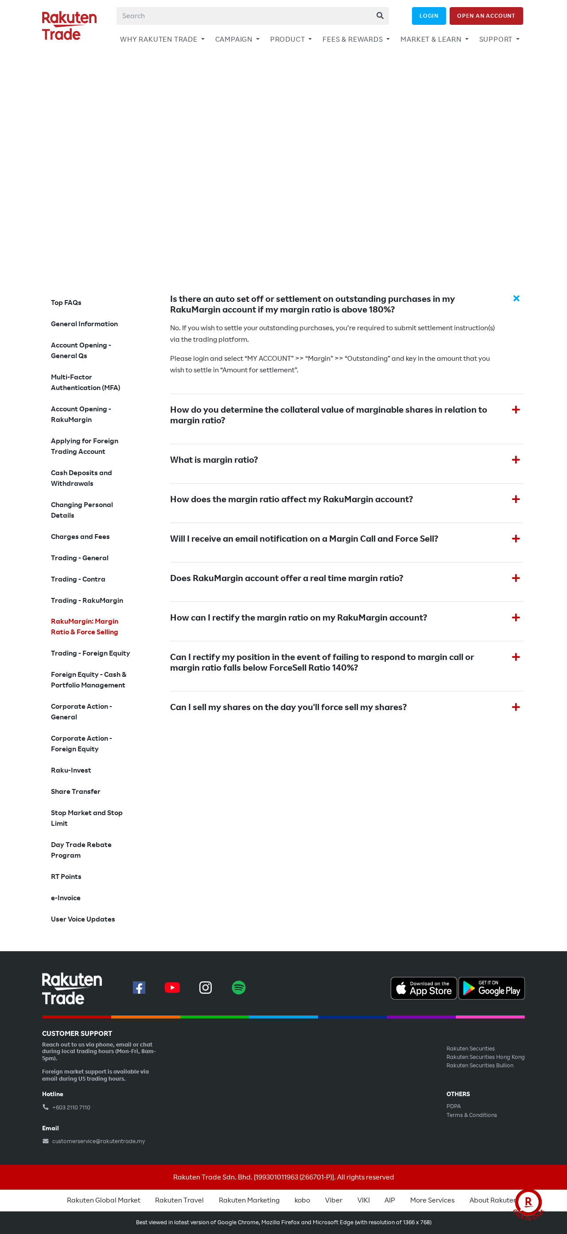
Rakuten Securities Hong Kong (486, 1057)
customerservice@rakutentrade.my (98, 1141)
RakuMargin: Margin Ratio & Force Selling (84, 627)
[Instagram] (205, 987)
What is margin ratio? (214, 460)
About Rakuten (493, 1200)
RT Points (66, 876)
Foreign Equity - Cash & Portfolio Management (89, 680)
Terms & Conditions (472, 1115)
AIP (389, 1200)
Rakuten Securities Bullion (480, 1065)
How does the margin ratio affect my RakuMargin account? (291, 499)
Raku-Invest (71, 770)
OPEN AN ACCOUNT (486, 16)
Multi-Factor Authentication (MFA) (85, 382)
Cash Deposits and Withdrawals (81, 478)
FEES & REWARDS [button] (353, 39)
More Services (432, 1200)
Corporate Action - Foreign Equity (81, 744)
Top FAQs (66, 302)
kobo (302, 1200)
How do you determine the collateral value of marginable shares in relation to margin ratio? (328, 415)
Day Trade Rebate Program (81, 850)
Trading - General (80, 558)
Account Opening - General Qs (81, 350)
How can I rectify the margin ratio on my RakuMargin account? (298, 618)
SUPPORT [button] (496, 39)
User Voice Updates (83, 919)
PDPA (454, 1106)
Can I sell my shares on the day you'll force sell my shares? (288, 707)
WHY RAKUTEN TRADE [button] (159, 39)
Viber (333, 1200)
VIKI (363, 1200)
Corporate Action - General (81, 712)
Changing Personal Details (82, 510)
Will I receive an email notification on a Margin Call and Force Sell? (304, 539)
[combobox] (253, 16)
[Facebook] (139, 987)
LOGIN (429, 16)
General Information (84, 324)
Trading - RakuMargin (87, 600)
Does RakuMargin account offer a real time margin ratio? (286, 578)
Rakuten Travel (179, 1200)
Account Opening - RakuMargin (81, 414)
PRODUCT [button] (288, 39)
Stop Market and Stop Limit (87, 818)
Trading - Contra (78, 579)
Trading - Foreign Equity (90, 653)
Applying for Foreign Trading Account (84, 446)
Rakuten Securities (471, 1048)
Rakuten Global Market (103, 1200)
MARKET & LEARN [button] (431, 39)
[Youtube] (172, 987)
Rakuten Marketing (249, 1200)
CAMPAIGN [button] (234, 39)
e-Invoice (66, 898)
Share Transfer (76, 791)
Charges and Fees (80, 536)
